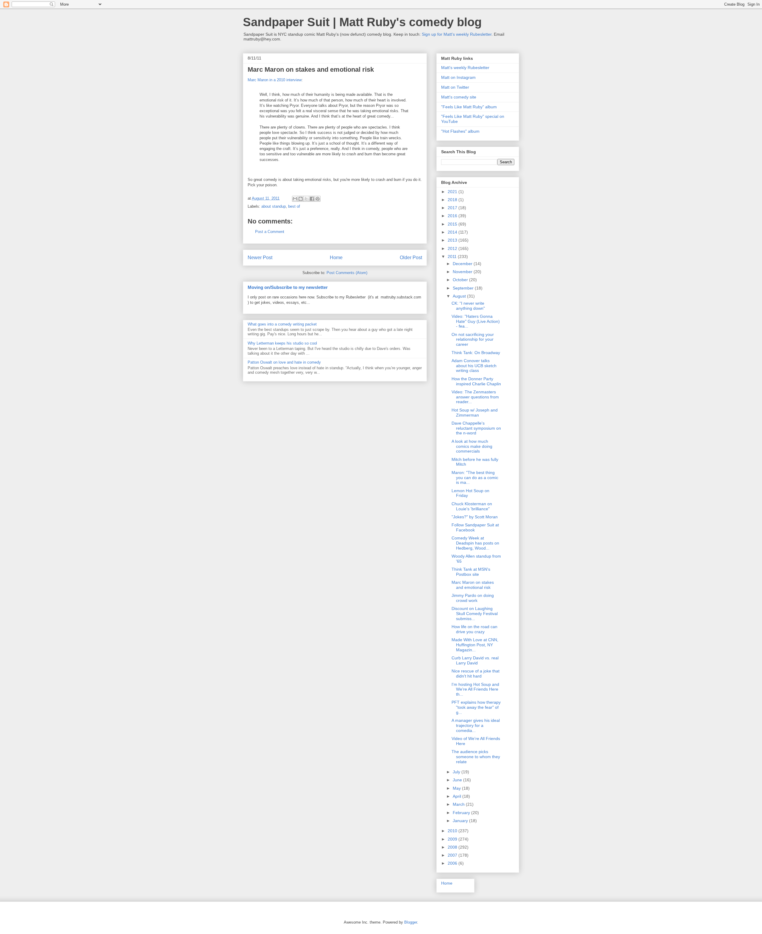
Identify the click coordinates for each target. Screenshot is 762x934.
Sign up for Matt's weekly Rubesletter (456, 34)
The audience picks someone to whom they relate (476, 756)
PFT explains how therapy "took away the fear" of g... (476, 707)
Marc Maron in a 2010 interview (275, 80)
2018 (453, 199)
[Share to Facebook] (312, 199)
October (461, 279)
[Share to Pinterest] (318, 199)
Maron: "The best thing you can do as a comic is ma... (475, 477)
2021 (453, 191)
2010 (453, 830)
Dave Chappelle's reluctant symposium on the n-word (476, 428)
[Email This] (295, 199)
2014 (453, 232)
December (463, 263)
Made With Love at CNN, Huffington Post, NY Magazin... (475, 644)
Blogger (410, 922)
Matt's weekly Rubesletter (465, 67)
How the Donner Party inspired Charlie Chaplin (476, 381)
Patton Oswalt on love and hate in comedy (284, 362)
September (464, 288)
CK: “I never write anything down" (468, 306)
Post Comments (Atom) (347, 272)
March (459, 804)
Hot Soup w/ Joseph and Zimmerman (475, 412)
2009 (453, 839)
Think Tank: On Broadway (476, 352)
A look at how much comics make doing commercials (472, 446)
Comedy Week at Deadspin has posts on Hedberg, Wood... (475, 543)
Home (336, 257)
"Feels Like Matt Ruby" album (469, 106)
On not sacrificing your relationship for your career (473, 339)
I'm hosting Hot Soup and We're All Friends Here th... (475, 689)
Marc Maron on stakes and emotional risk (473, 585)
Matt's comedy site (458, 97)
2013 (453, 240)
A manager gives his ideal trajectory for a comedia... (476, 725)
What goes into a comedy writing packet (282, 324)
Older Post (411, 257)
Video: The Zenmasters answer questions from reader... (475, 396)
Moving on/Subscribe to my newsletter (288, 287)
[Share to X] (306, 199)
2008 (453, 847)
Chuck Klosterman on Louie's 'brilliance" (472, 506)
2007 (453, 855)
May (457, 788)
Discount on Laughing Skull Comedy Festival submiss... (475, 613)
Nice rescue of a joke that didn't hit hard (475, 673)
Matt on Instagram (458, 77)
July (457, 771)
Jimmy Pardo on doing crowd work (473, 598)
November (463, 271)
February (462, 812)
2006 (453, 863)
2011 (453, 256)
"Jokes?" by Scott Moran (475, 516)
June (458, 779)
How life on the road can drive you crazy (474, 629)
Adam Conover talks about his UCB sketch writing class (474, 365)
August (460, 296)
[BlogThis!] (301, 199)
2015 (453, 224)
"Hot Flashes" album (460, 131)
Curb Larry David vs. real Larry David (475, 660)
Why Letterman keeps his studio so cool (282, 343)
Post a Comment (269, 231)
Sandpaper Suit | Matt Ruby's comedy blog (362, 22)
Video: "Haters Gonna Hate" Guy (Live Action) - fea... (476, 321)
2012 (453, 248)
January (461, 820)
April (457, 796)
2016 (453, 215)
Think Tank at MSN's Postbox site (471, 572)
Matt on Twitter (455, 87)
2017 (453, 207)
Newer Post (260, 257)
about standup (273, 206)
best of (294, 206)
